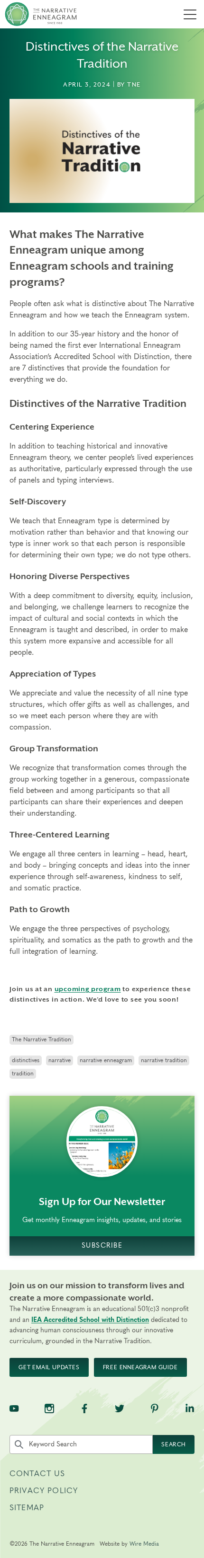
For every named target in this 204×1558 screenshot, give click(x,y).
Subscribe (102, 1245)
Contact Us (37, 1474)
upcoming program (88, 989)
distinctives (25, 1060)
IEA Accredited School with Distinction (90, 1320)
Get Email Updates (49, 1367)
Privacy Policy (43, 1491)
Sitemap (26, 1508)
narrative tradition (164, 1060)
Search (173, 1444)
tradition (23, 1073)
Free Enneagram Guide (140, 1367)
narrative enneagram (106, 1060)
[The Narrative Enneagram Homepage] (41, 14)
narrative (59, 1060)
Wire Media (144, 1544)
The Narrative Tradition (41, 1039)
